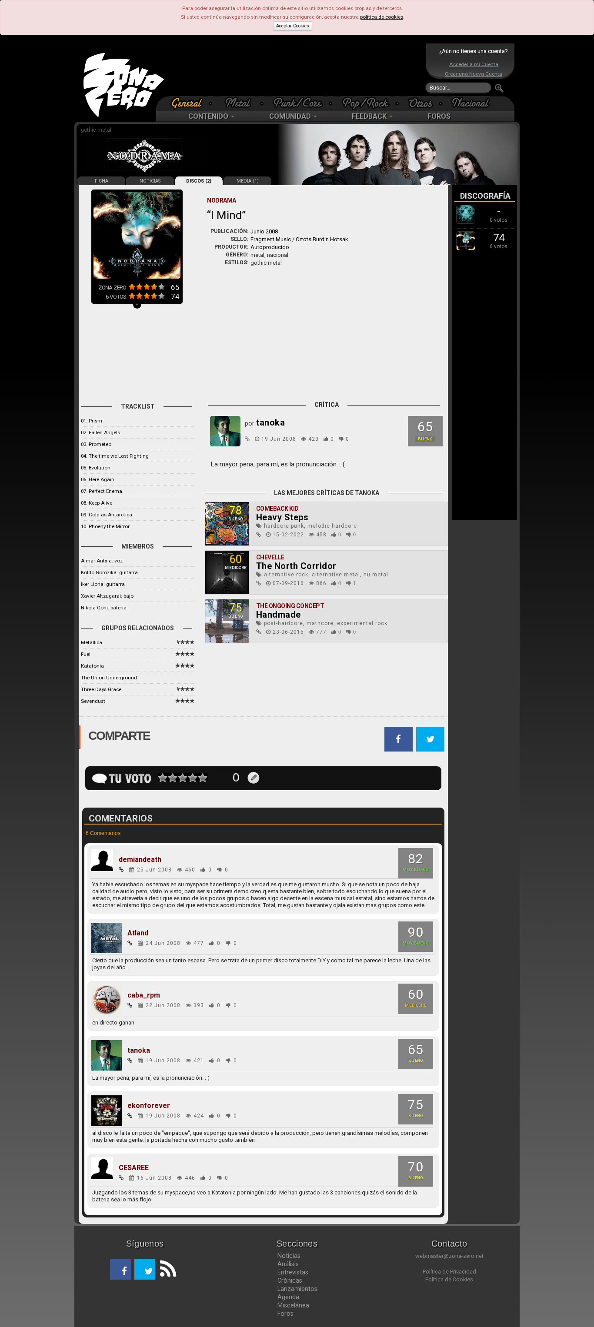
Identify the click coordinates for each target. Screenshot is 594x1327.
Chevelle (270, 557)
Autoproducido (269, 247)
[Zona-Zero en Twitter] (144, 1269)
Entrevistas (292, 1272)
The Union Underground (109, 678)
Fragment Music (270, 239)
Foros (285, 1313)
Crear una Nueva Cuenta (473, 74)
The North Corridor (296, 566)
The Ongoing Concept (290, 605)
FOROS (439, 116)
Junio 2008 (264, 231)
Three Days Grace (101, 689)
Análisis (288, 1263)
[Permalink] (247, 439)
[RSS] (165, 1269)
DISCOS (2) (198, 181)
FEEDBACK (370, 116)
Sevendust (93, 701)
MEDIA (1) (248, 181)
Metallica (91, 642)
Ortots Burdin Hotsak (322, 239)
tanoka (138, 1050)
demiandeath (140, 859)
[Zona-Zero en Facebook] (120, 1269)
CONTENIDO (209, 116)
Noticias (288, 1255)
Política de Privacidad (449, 1271)
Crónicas (289, 1280)
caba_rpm (143, 995)
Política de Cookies (449, 1279)
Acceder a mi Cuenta (473, 64)
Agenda (288, 1297)
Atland (137, 933)
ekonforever (148, 1105)
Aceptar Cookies (292, 26)
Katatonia (92, 666)
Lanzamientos (297, 1288)
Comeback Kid (277, 508)
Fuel (85, 654)
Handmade (278, 614)
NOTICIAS (150, 181)
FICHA (101, 181)
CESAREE (134, 1167)
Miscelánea (293, 1305)
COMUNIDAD (291, 116)
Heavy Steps (282, 517)
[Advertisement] (295, 69)
